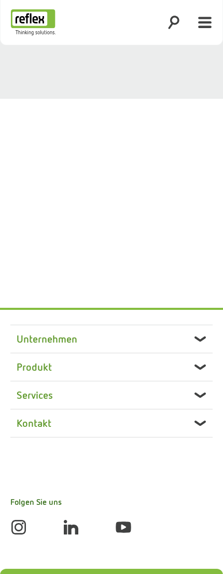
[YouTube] (123, 527)
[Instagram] (18, 527)
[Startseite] (33, 22)
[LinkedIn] (71, 527)
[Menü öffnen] (205, 22)
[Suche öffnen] (173, 22)
